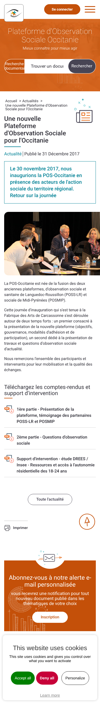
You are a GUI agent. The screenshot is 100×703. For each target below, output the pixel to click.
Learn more (50, 695)
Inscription (50, 617)
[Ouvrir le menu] (90, 9)
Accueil (11, 101)
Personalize (75, 678)
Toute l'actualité (50, 499)
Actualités (30, 101)
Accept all (23, 678)
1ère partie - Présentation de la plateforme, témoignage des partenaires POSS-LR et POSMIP (54, 415)
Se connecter (62, 9)
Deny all (47, 678)
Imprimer (20, 528)
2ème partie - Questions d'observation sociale (52, 440)
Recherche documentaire (14, 66)
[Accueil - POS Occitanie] (14, 13)
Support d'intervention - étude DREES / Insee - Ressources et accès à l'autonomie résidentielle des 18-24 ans (56, 465)
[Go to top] (87, 521)
